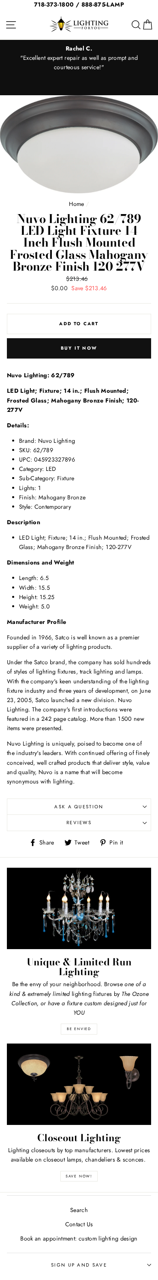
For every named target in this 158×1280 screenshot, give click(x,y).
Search (79, 1210)
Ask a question (78, 806)
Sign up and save (79, 1265)
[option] (79, 58)
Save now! (79, 1176)
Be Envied (79, 1028)
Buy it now (79, 348)
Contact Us (79, 1224)
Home (76, 204)
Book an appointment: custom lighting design (79, 1238)
